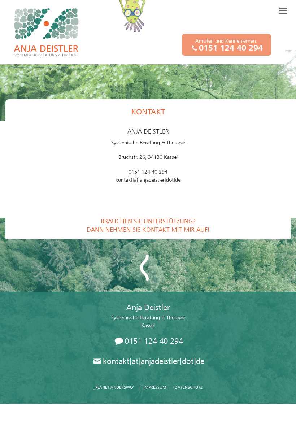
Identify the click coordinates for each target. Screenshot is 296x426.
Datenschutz (189, 387)
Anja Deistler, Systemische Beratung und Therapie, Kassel (46, 32)
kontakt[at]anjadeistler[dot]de (148, 180)
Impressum (155, 387)
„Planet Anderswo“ (114, 387)
